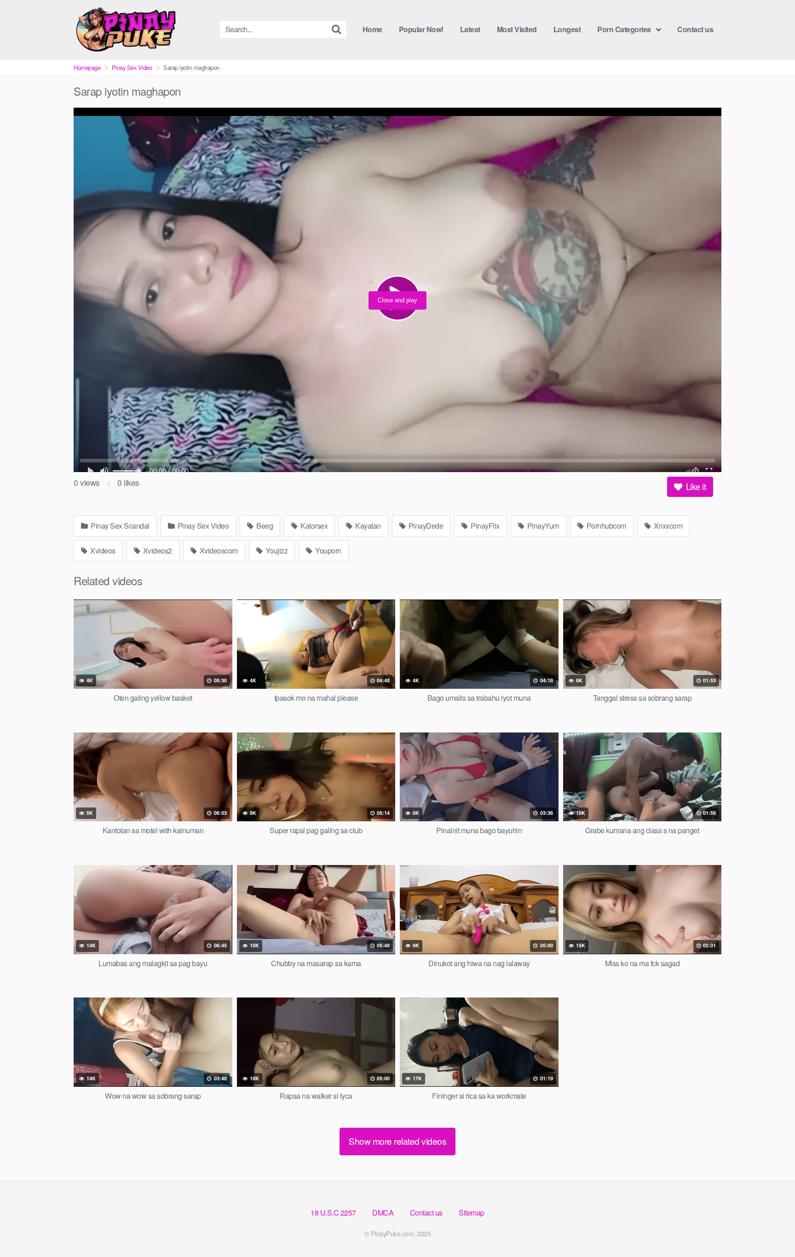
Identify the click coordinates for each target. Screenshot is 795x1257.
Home (372, 29)
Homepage (87, 67)
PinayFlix (484, 525)
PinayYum (542, 525)
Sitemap (471, 1212)
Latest (470, 29)
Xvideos (102, 550)
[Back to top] (769, 1228)
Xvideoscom (218, 550)
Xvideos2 (156, 550)
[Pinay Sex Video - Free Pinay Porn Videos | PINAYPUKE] (143, 29)
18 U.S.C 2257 (333, 1212)
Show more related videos (397, 1141)
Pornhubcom (605, 525)
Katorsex (313, 525)
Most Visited (517, 29)
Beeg (264, 525)
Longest (567, 29)
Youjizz (276, 550)
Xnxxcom (667, 525)
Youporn (327, 550)
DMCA (382, 1212)
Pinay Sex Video (132, 67)
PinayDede (425, 525)
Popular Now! (421, 29)
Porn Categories (624, 29)
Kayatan (367, 525)
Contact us (695, 29)
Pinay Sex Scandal (119, 525)
